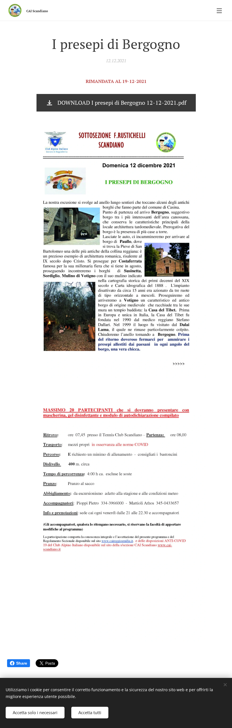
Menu (219, 10)
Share (21, 663)
